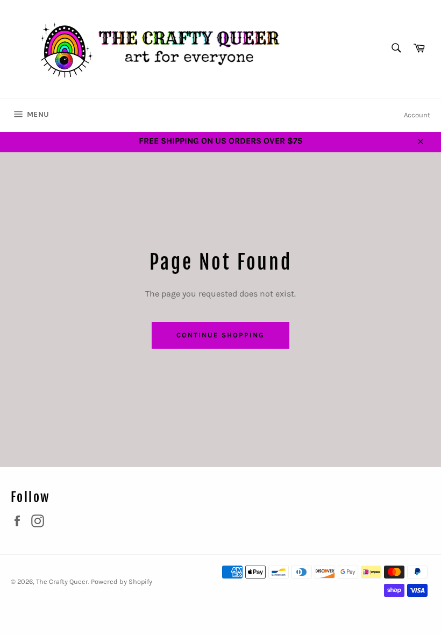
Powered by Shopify (121, 581)
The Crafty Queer (62, 581)
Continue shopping (220, 335)
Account (417, 115)
